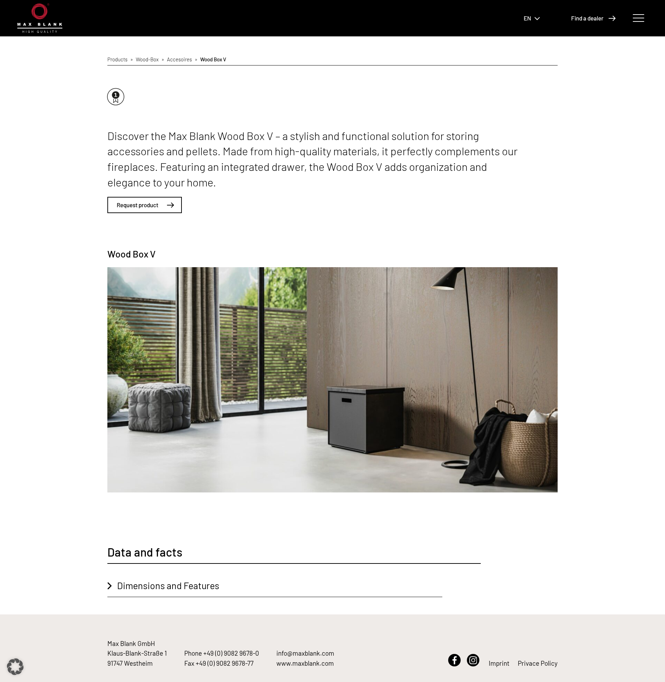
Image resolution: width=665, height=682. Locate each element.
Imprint (499, 663)
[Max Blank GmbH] (39, 18)
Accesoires (179, 59)
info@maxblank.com (305, 653)
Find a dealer (587, 18)
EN (527, 18)
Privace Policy (538, 663)
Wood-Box (147, 59)
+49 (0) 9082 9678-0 (231, 653)
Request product (137, 204)
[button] (15, 667)
